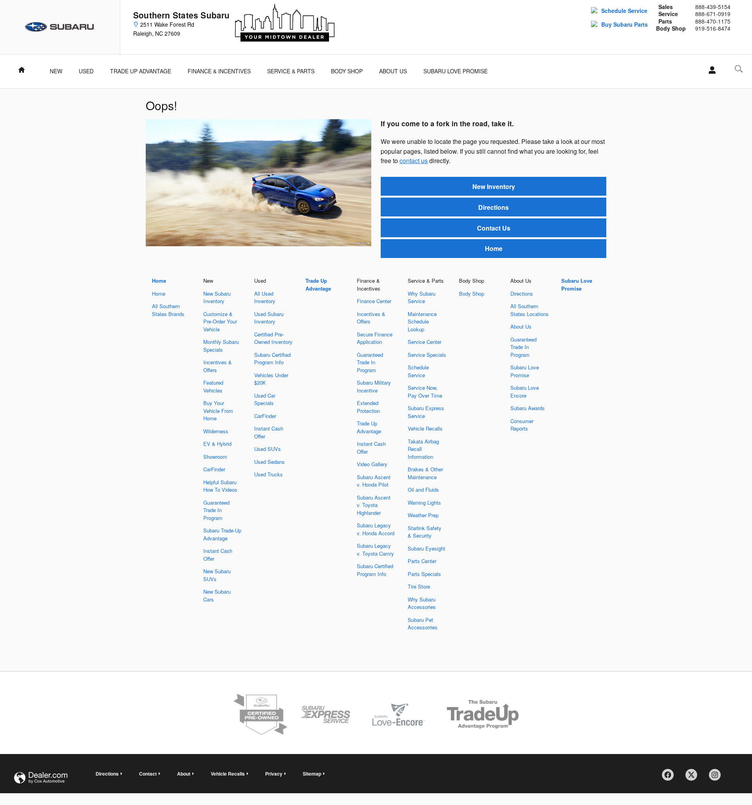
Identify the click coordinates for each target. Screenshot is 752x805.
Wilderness (215, 431)
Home (494, 248)
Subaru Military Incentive (374, 386)
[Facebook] (670, 777)
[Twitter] (694, 777)
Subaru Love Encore (524, 391)
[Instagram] (717, 777)
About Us (393, 71)
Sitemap (312, 773)
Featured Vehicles (213, 386)
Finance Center (374, 301)
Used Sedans (269, 461)
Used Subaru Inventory (269, 317)
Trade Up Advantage (140, 71)
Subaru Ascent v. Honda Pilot (373, 481)
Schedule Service (624, 11)
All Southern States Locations (529, 310)
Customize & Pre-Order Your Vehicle (220, 321)
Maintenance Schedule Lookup (422, 321)
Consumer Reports (521, 424)
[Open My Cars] (710, 70)
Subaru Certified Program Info (272, 358)
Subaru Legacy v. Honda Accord (375, 529)
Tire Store (419, 586)
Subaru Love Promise (455, 71)
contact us (414, 160)
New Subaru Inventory (217, 297)
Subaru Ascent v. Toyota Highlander (373, 505)
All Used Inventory (264, 297)
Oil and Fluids (423, 489)
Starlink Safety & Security (424, 532)
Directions (493, 207)
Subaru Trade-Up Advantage (222, 534)
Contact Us (493, 228)
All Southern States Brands (168, 310)
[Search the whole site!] (738, 68)
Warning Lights (424, 502)
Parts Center (422, 561)
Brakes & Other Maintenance (425, 473)
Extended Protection (368, 406)
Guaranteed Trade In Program (216, 510)
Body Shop (347, 71)
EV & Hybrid (217, 443)
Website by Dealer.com (40, 777)
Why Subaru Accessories (422, 603)
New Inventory (493, 186)
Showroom (215, 456)
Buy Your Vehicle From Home (218, 410)
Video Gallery (372, 464)
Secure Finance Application (374, 338)
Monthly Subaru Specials (221, 345)
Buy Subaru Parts (624, 24)
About (183, 773)
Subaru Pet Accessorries (422, 623)
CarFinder (214, 469)
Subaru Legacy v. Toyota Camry (375, 549)
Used (86, 71)
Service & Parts (291, 71)
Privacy (273, 773)
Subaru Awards (527, 408)
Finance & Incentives (219, 71)
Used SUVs (267, 448)
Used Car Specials (264, 399)
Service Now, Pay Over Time (425, 391)
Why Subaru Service (422, 297)
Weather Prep (423, 515)
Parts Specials (424, 574)
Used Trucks (268, 474)
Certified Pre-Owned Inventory (273, 338)
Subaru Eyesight (426, 548)
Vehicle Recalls (425, 428)
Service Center (424, 341)
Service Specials (427, 354)
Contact (148, 773)
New (56, 71)
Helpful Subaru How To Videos (220, 486)
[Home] (60, 27)
